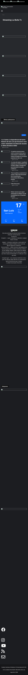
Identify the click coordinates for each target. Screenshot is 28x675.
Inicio (3, 14)
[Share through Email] (2, 32)
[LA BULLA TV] (6, 2)
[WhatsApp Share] (6, 28)
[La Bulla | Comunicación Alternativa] (7, 7)
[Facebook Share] (13, 28)
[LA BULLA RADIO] (21, 2)
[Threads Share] (21, 28)
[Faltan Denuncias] (5, 186)
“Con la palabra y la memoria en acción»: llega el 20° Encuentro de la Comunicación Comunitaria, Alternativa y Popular (19, 176)
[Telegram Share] (10, 28)
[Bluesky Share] (2, 28)
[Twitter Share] (17, 28)
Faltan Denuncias (15, 183)
